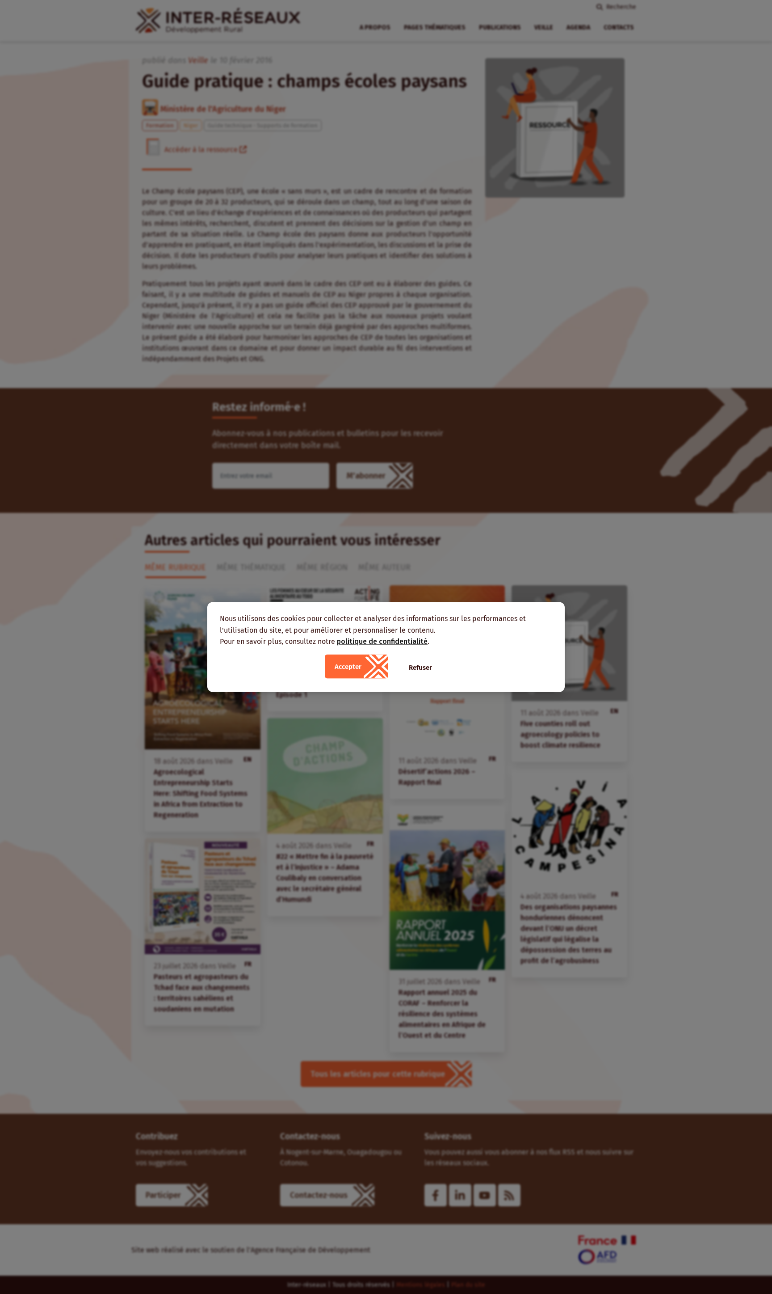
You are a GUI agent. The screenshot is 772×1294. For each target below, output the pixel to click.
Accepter (348, 666)
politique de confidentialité (382, 641)
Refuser (420, 667)
